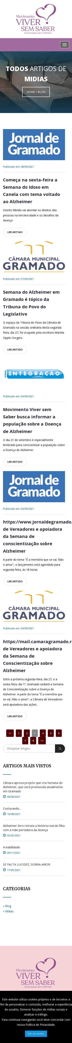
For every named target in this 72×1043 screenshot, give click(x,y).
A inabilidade (11, 847)
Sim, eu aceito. (36, 1033)
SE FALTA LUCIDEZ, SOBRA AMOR (26, 864)
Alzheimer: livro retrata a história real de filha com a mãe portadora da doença (34, 828)
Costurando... (12, 808)
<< (10, 733)
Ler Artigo (15, 232)
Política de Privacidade (40, 1025)
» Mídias (8, 911)
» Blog (7, 906)
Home (31, 92)
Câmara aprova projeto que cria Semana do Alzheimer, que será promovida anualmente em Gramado (33, 787)
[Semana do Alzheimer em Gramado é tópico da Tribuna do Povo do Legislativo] (34, 256)
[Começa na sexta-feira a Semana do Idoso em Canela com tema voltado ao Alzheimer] (34, 144)
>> (42, 740)
